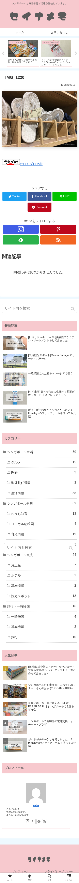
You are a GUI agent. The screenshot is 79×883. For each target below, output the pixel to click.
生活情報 (43, 493)
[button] (73, 309)
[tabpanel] (23, 53)
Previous (3, 53)
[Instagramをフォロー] (21, 229)
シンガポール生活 (41, 452)
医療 (43, 472)
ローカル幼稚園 (43, 524)
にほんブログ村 (31, 164)
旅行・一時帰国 (41, 606)
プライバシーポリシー (58, 871)
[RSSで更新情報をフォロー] (58, 240)
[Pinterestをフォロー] (58, 229)
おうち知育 (43, 514)
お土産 (43, 565)
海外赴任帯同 (43, 483)
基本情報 (43, 585)
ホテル (43, 575)
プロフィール (20, 871)
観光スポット (43, 596)
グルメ (43, 462)
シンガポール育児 (41, 503)
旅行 (43, 637)
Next (76, 53)
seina (36, 805)
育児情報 (43, 534)
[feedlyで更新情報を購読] (21, 240)
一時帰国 (43, 616)
